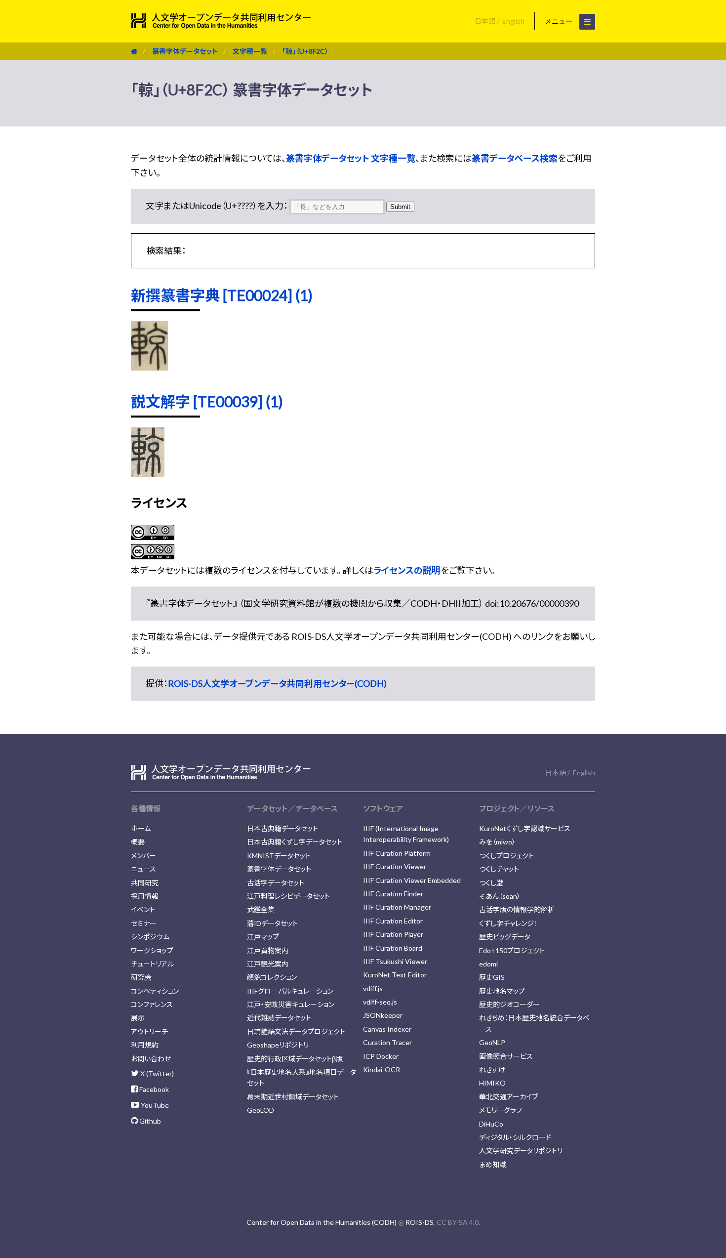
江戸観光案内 (267, 964)
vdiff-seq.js (380, 1002)
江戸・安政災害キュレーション (290, 1004)
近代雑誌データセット (279, 1017)
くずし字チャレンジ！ (508, 923)
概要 (138, 842)
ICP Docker (381, 1056)
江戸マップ (263, 936)
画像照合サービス (506, 1056)
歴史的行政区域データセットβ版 (295, 1058)
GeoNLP (492, 1042)
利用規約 (145, 1045)
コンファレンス (152, 1004)
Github (149, 1121)
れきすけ (492, 1069)
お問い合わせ (151, 1058)
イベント (143, 909)
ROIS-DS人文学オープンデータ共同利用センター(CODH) (277, 683)
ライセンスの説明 (407, 570)
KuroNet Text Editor (395, 974)
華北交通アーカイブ (508, 1096)
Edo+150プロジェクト (512, 950)
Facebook (153, 1089)
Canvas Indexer (387, 1029)
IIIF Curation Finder (393, 893)
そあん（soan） (500, 896)
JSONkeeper (383, 1015)
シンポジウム (150, 936)
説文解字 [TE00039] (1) (207, 401)
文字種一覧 (250, 51)
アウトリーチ (149, 1031)
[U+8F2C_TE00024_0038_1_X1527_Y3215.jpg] (149, 367)
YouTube (154, 1105)
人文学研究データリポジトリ (521, 1150)
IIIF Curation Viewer (394, 866)
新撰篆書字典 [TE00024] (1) (222, 295)
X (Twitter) (156, 1073)
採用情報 (145, 896)
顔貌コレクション (272, 977)
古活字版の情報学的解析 (517, 909)
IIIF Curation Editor (393, 921)
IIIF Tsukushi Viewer (395, 961)
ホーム (141, 828)
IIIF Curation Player (393, 934)
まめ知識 (492, 1164)
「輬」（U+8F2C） (305, 51)
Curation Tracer (387, 1042)
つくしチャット (499, 869)
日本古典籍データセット (282, 828)
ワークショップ (152, 950)
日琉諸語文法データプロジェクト (296, 1031)
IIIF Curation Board (392, 948)
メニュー (559, 21)
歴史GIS (492, 977)
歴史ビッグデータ (504, 936)
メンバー (143, 855)
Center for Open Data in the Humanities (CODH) (321, 1222)
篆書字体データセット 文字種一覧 (350, 158)
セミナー (144, 923)
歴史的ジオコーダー (509, 1004)
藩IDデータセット (272, 923)
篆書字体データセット (185, 51)
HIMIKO (492, 1083)
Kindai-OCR (381, 1069)
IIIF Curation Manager (397, 907)
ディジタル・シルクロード (515, 1137)
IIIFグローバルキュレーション (290, 991)
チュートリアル (152, 964)
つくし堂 (491, 883)
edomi (488, 964)
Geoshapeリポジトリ (278, 1045)
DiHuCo (491, 1124)
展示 (138, 1017)
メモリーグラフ (500, 1110)
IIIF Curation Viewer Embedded (412, 880)
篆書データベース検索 (515, 158)
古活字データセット (275, 883)
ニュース (143, 869)
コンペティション (155, 991)
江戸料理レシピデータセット (288, 896)
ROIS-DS (419, 1222)
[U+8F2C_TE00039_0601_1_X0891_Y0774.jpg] (147, 473)
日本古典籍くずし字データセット (294, 842)
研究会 (141, 977)
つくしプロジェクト (506, 855)
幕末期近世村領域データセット (293, 1096)
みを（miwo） (497, 842)
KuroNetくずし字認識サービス (524, 828)
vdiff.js (373, 988)
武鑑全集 (261, 909)
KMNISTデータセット (279, 855)
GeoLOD (260, 1110)
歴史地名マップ (502, 991)
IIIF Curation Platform (397, 853)
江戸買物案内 (267, 950)
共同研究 (145, 883)
